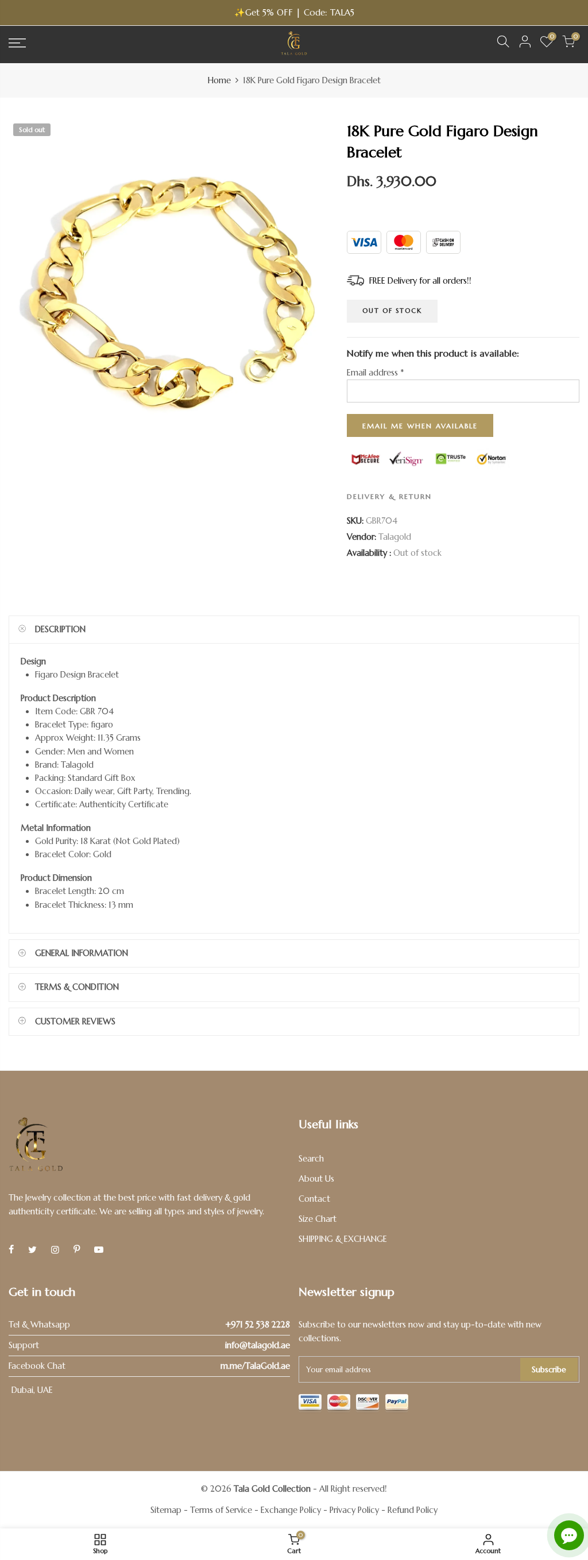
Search (311, 1158)
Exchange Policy (291, 1510)
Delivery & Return (389, 496)
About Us (316, 1179)
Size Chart (317, 1219)
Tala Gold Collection (272, 1489)
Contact (314, 1199)
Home (219, 80)
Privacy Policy (354, 1510)
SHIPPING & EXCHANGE (343, 1239)
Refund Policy (413, 1510)
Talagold (394, 537)
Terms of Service (221, 1510)
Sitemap (165, 1510)
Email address (375, 373)
